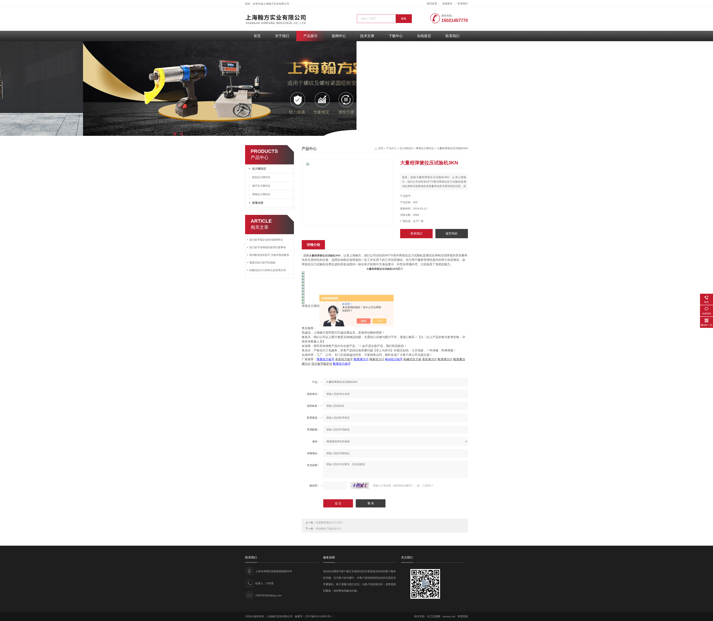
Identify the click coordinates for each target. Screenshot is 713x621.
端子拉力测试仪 (261, 185)
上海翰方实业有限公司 (276, 3)
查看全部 (257, 202)
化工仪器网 (433, 616)
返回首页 (432, 3)
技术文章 (367, 36)
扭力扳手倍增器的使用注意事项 (267, 247)
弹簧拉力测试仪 (261, 194)
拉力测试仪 (259, 168)
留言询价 (452, 233)
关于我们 (282, 36)
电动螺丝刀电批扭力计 (329, 528)
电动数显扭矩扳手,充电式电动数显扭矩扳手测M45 (270, 255)
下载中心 (396, 36)
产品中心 (391, 148)
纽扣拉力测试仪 (261, 177)
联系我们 (463, 3)
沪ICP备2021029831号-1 (318, 616)
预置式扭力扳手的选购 (262, 262)
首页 (257, 36)
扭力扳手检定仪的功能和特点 (266, 239)
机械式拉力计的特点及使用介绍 (267, 270)
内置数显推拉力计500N (329, 522)
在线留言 (447, 3)
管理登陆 (463, 616)
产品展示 (310, 36)
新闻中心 (339, 36)
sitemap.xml (448, 616)
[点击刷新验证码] (360, 485)
